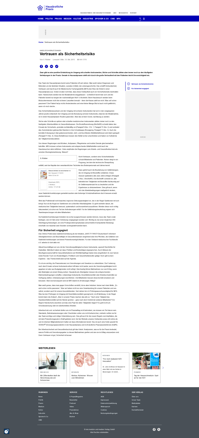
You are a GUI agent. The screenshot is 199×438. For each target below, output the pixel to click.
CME (112, 19)
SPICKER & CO (102, 19)
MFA (119, 19)
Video (72, 407)
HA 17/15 (83, 59)
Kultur (77, 19)
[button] (163, 368)
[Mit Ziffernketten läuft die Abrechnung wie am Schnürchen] (53, 368)
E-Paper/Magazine (76, 397)
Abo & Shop (74, 413)
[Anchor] (69, 230)
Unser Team (136, 400)
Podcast (73, 403)
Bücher (72, 417)
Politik (49, 19)
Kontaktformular (138, 410)
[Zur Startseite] (50, 8)
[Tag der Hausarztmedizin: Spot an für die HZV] (146, 368)
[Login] (144, 19)
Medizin (67, 19)
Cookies (104, 410)
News (41, 397)
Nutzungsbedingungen (109, 413)
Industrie (88, 19)
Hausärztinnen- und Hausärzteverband (95, 13)
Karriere (134, 407)
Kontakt (133, 13)
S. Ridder (46, 59)
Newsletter (74, 400)
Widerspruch (105, 407)
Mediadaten (123, 13)
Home (41, 42)
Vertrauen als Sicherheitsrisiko (142, 84)
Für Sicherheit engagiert (140, 88)
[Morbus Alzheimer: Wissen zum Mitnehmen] (84, 368)
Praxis (58, 19)
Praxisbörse (74, 410)
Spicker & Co (43, 417)
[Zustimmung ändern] (6, 431)
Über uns (135, 397)
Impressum (105, 400)
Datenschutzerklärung (109, 403)
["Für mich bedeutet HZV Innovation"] (115, 368)
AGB (102, 397)
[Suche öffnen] (140, 19)
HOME (41, 19)
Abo (114, 13)
